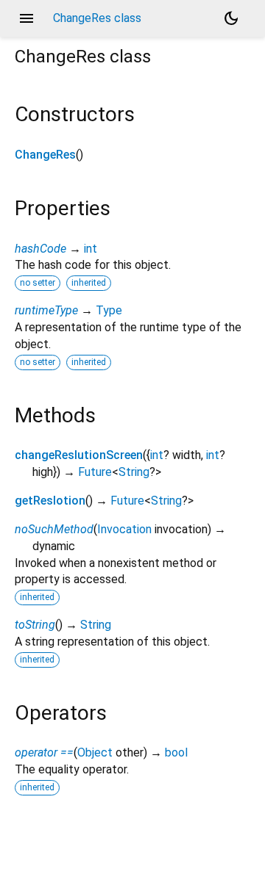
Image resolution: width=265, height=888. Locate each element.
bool (176, 752)
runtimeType (46, 310)
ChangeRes (45, 155)
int (90, 249)
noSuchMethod (54, 529)
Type (109, 310)
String (134, 472)
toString (35, 625)
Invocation (124, 529)
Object (95, 752)
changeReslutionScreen (79, 455)
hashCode (40, 249)
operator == (44, 752)
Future (95, 472)
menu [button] (26, 18)
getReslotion (50, 501)
